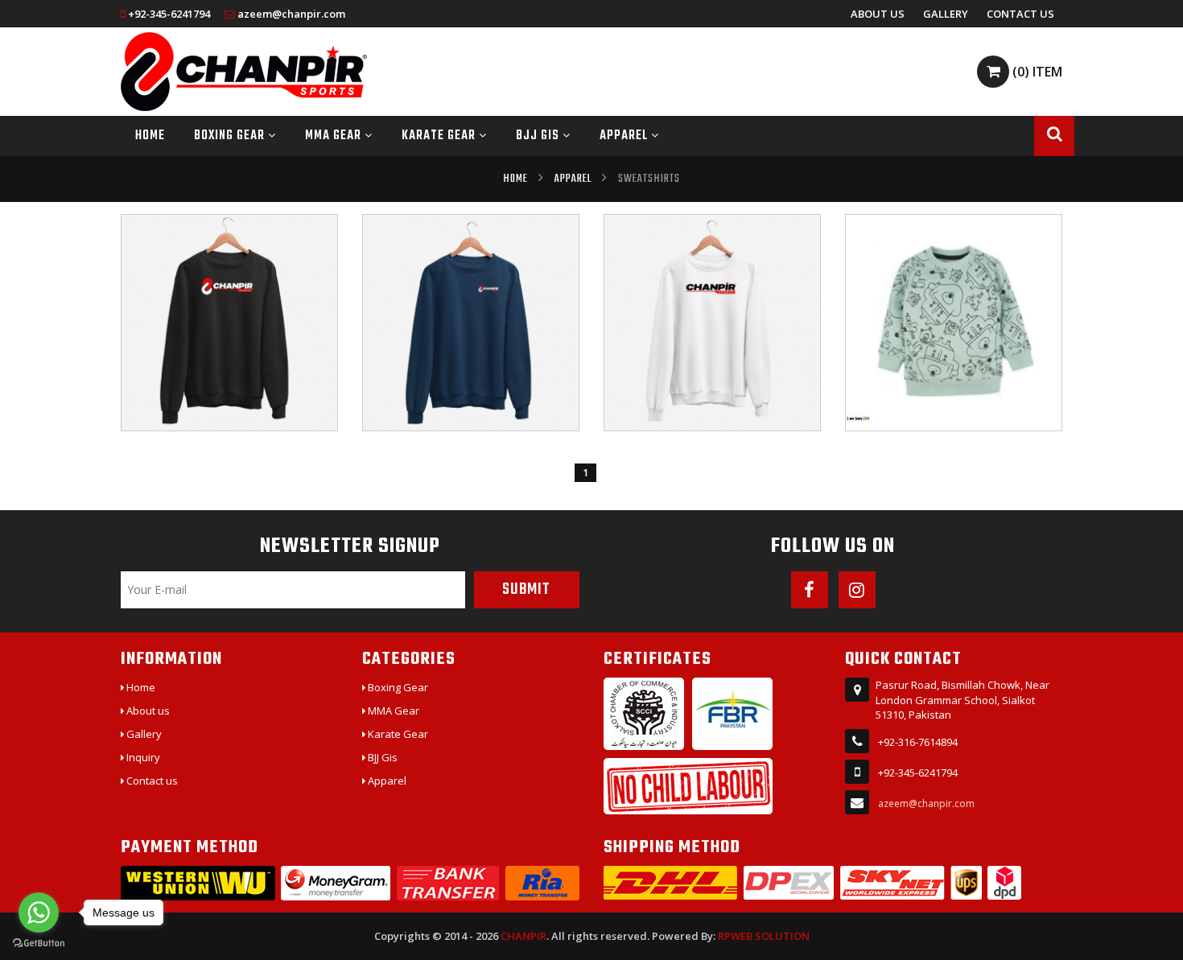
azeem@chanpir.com (291, 13)
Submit (526, 589)
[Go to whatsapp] (39, 912)
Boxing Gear (231, 136)
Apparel (625, 136)
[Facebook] (809, 589)
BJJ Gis (539, 136)
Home (150, 136)
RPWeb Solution (764, 936)
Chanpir (523, 936)
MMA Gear (335, 136)
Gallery (945, 13)
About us (878, 13)
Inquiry (142, 757)
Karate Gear (440, 136)
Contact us (1020, 13)
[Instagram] (857, 589)
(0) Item (1035, 71)
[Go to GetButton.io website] (38, 943)
